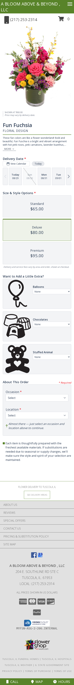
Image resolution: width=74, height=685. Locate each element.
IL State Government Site (52, 665)
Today (38, 163)
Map (38, 681)
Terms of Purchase (38, 671)
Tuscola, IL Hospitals (57, 659)
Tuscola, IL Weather (18, 665)
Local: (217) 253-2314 (37, 583)
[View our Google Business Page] (40, 557)
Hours (63, 681)
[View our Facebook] (34, 557)
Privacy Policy (12, 671)
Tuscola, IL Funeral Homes (20, 659)
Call (13, 681)
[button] (64, 20)
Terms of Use (63, 671)
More (7, 148)
